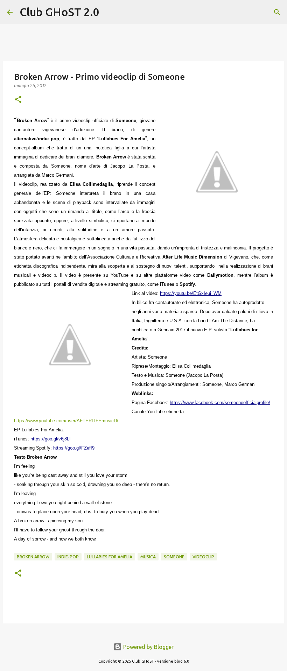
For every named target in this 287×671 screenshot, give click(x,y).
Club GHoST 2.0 (59, 12)
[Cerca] (109, 12)
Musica (148, 557)
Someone (174, 557)
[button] (18, 100)
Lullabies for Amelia (109, 557)
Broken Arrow (33, 557)
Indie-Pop (68, 557)
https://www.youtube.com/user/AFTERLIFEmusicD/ (66, 420)
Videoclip (203, 557)
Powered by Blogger (148, 647)
